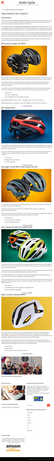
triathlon (29, 422)
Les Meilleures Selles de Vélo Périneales (13, 9)
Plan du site (29, 430)
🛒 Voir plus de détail (27, 106)
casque (28, 417)
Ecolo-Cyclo (27, 2)
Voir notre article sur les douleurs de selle (11, 376)
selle (28, 415)
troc (28, 425)
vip (28, 428)
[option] (28, 9)
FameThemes (50, 459)
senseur (29, 420)
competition (30, 412)
